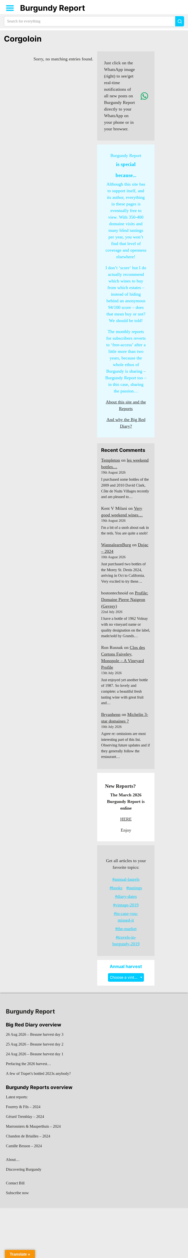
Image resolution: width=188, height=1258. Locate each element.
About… (13, 1160)
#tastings (134, 887)
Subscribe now (17, 1193)
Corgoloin (23, 39)
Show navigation (10, 8)
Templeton (110, 460)
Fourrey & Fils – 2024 (23, 1107)
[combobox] (126, 977)
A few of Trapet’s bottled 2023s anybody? (38, 1073)
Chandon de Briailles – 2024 (28, 1136)
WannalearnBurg (116, 544)
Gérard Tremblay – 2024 (25, 1116)
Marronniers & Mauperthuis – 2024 (33, 1126)
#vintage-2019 (126, 904)
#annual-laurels (126, 879)
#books (116, 887)
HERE (126, 819)
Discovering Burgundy (23, 1169)
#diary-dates (126, 896)
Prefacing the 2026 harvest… (28, 1064)
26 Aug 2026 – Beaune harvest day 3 (34, 1034)
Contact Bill (15, 1183)
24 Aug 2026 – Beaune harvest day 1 (34, 1054)
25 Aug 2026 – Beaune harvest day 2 (34, 1044)
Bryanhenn (110, 714)
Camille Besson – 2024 (24, 1146)
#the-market (126, 928)
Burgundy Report (52, 8)
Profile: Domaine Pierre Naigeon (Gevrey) (124, 599)
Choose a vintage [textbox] (125, 977)
